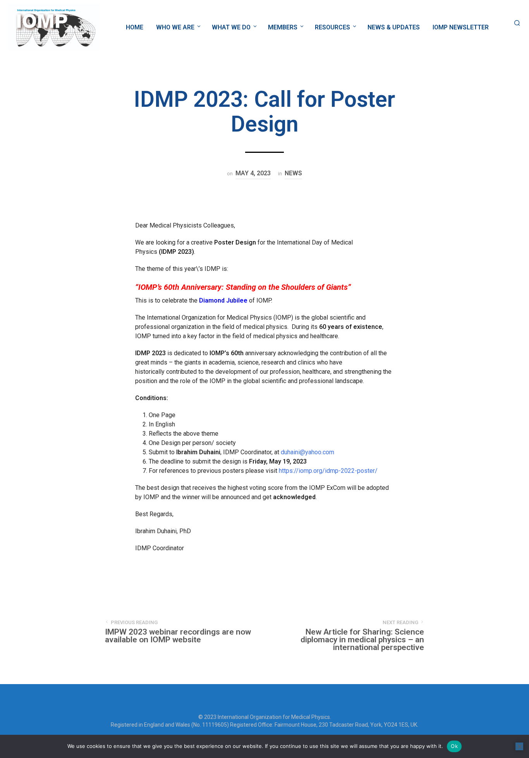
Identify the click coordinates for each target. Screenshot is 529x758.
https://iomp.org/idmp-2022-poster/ (328, 470)
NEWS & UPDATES (394, 27)
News (293, 173)
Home (134, 27)
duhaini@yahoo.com (307, 452)
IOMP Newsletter (461, 27)
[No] (519, 746)
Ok (454, 746)
